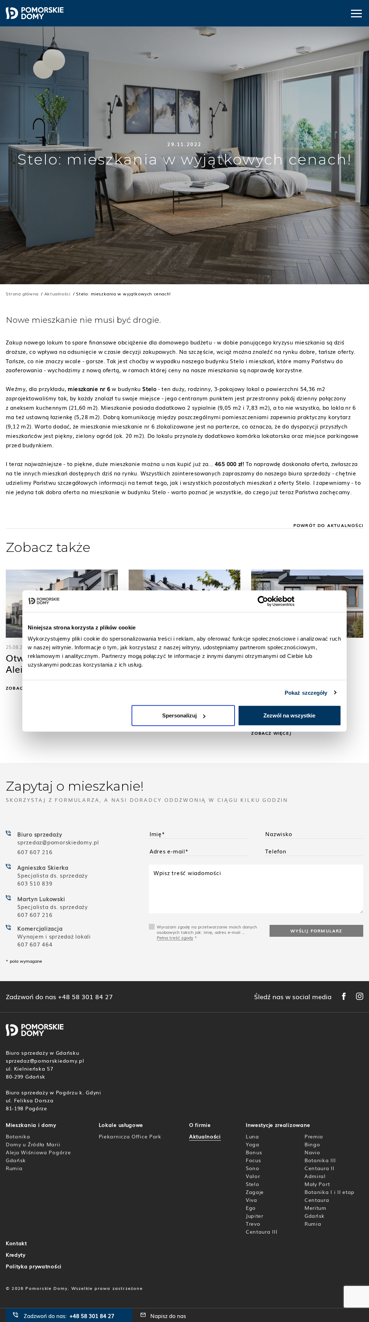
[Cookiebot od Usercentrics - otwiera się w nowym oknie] (262, 601)
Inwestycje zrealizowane (278, 1124)
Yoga (252, 1144)
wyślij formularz (316, 930)
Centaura (316, 1199)
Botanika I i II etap (329, 1191)
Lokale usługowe (121, 1124)
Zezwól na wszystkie (289, 715)
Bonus (254, 1152)
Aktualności (205, 1136)
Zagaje (255, 1191)
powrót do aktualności (328, 525)
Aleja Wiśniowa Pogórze (38, 1152)
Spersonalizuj (179, 715)
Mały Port (317, 1183)
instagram (359, 996)
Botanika (18, 1136)
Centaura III (261, 1231)
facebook (343, 996)
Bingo (312, 1144)
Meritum (315, 1207)
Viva (251, 1199)
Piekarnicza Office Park (130, 1136)
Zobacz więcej (271, 733)
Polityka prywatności (34, 1266)
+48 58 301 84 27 (85, 997)
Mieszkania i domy (31, 1124)
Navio (312, 1152)
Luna (252, 1136)
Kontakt (16, 1243)
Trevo (253, 1223)
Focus (253, 1160)
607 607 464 (34, 944)
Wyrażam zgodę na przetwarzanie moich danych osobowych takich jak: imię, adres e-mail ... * (207, 932)
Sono (252, 1168)
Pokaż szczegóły (306, 692)
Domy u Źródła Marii (33, 1144)
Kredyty (16, 1254)
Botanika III (319, 1160)
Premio (313, 1136)
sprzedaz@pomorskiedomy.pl (59, 842)
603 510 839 (34, 883)
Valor (253, 1176)
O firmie (200, 1124)
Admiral (315, 1176)
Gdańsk (16, 1160)
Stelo (252, 1183)
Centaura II (319, 1168)
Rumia (14, 1168)
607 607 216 (34, 852)
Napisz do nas (168, 1315)
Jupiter (254, 1215)
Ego (251, 1207)
